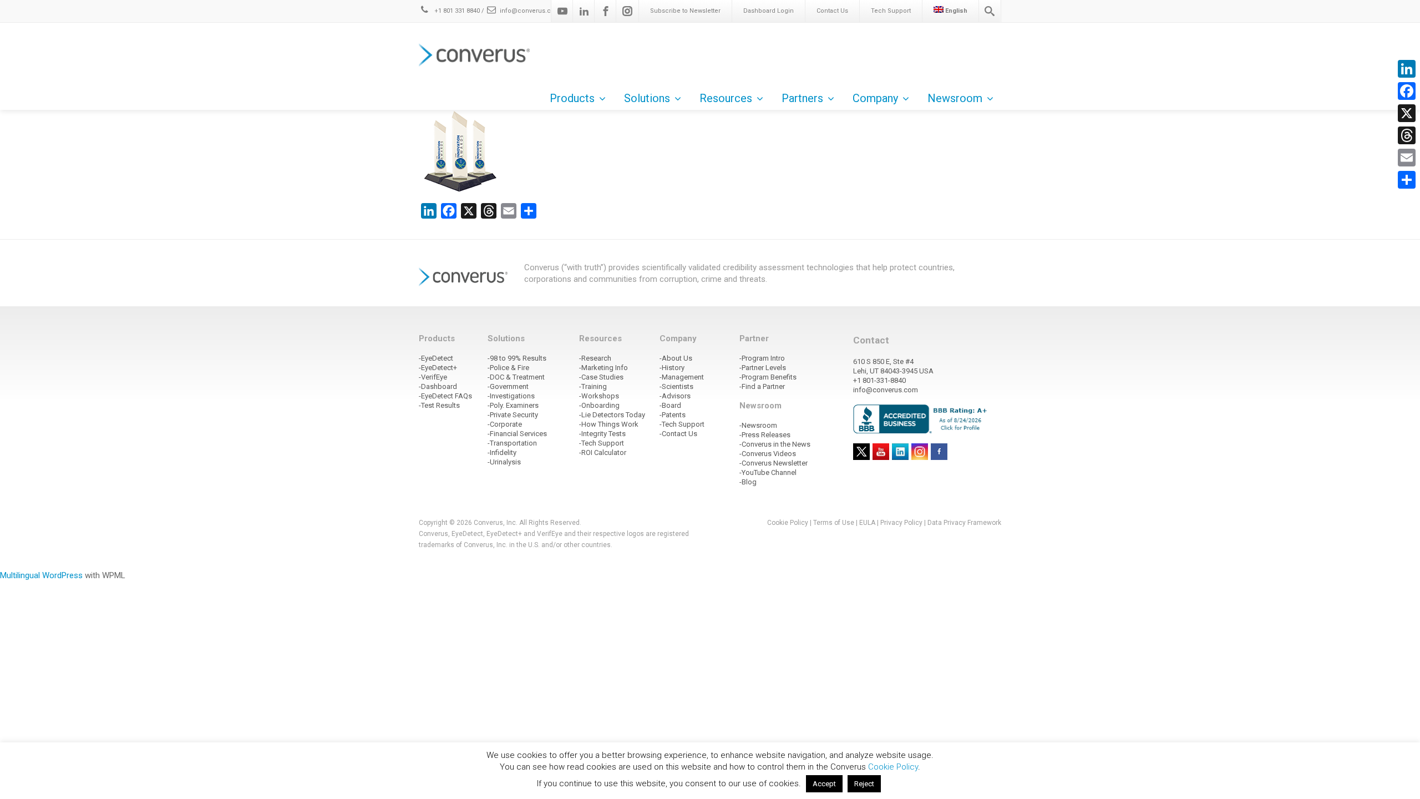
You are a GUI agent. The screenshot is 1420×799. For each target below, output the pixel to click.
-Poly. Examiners (513, 405)
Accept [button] (824, 784)
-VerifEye (433, 377)
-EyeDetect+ (438, 367)
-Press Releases (764, 435)
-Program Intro (762, 358)
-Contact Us (678, 433)
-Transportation (512, 443)
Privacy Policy (901, 523)
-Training (593, 386)
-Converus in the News (774, 444)
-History (672, 367)
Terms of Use (833, 523)
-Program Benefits (768, 377)
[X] (1407, 113)
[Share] (1407, 180)
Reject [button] (864, 784)
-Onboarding (599, 405)
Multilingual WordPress (41, 575)
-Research (595, 358)
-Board (670, 405)
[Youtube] (562, 11)
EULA (867, 523)
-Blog (748, 482)
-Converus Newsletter (773, 463)
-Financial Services (517, 433)
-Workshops (599, 396)
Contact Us (832, 10)
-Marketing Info (603, 367)
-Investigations (511, 396)
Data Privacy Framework (964, 523)
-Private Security (513, 415)
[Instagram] (627, 11)
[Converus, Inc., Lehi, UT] (922, 418)
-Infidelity (502, 452)
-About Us (676, 358)
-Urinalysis (504, 462)
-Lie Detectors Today (612, 415)
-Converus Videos (767, 453)
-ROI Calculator (602, 452)
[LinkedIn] (1407, 69)
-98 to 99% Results (517, 358)
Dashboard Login (768, 10)
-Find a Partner (762, 386)
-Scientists (676, 386)
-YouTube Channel (768, 472)
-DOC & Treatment (516, 377)
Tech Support (891, 10)
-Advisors (675, 396)
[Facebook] (606, 11)
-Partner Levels (762, 367)
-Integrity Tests (602, 433)
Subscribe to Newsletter (685, 10)
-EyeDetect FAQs (445, 396)
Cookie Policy (787, 523)
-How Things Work (608, 424)
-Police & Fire (508, 367)
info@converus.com (530, 10)
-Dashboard (438, 386)
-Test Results (439, 405)
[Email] (1407, 157)
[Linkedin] (584, 11)
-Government (508, 386)
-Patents (673, 415)
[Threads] (1407, 135)
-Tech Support (601, 443)
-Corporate (505, 424)
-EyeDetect (436, 358)
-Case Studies (601, 377)
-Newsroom (758, 425)
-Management (682, 377)
